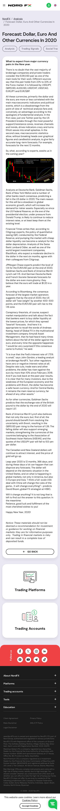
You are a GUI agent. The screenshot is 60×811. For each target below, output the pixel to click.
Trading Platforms (30, 590)
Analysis (18, 18)
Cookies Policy (29, 800)
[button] (4, 5)
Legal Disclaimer (10, 728)
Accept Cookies (30, 806)
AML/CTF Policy (36, 723)
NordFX (6, 18)
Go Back (32, 551)
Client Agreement (10, 718)
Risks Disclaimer (10, 723)
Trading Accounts (30, 628)
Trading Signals (30, 48)
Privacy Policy (36, 718)
